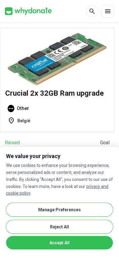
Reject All (59, 226)
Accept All (59, 242)
